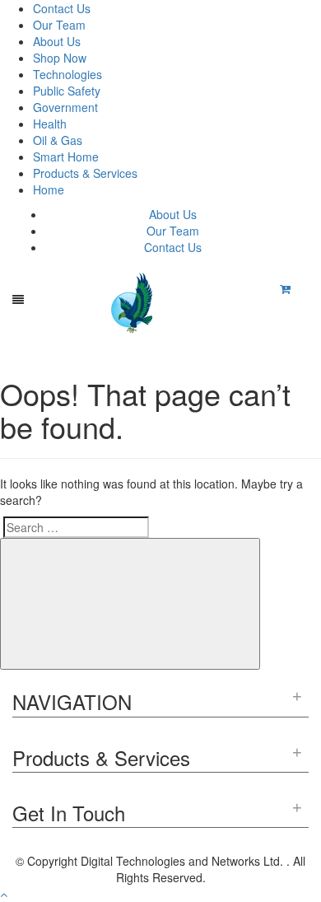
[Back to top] (3, 894)
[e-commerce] (134, 301)
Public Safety (66, 90)
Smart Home (66, 156)
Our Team (59, 24)
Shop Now (59, 57)
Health (50, 123)
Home (48, 189)
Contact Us (62, 8)
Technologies (67, 74)
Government (65, 107)
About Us (57, 41)
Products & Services (85, 173)
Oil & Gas (57, 140)
